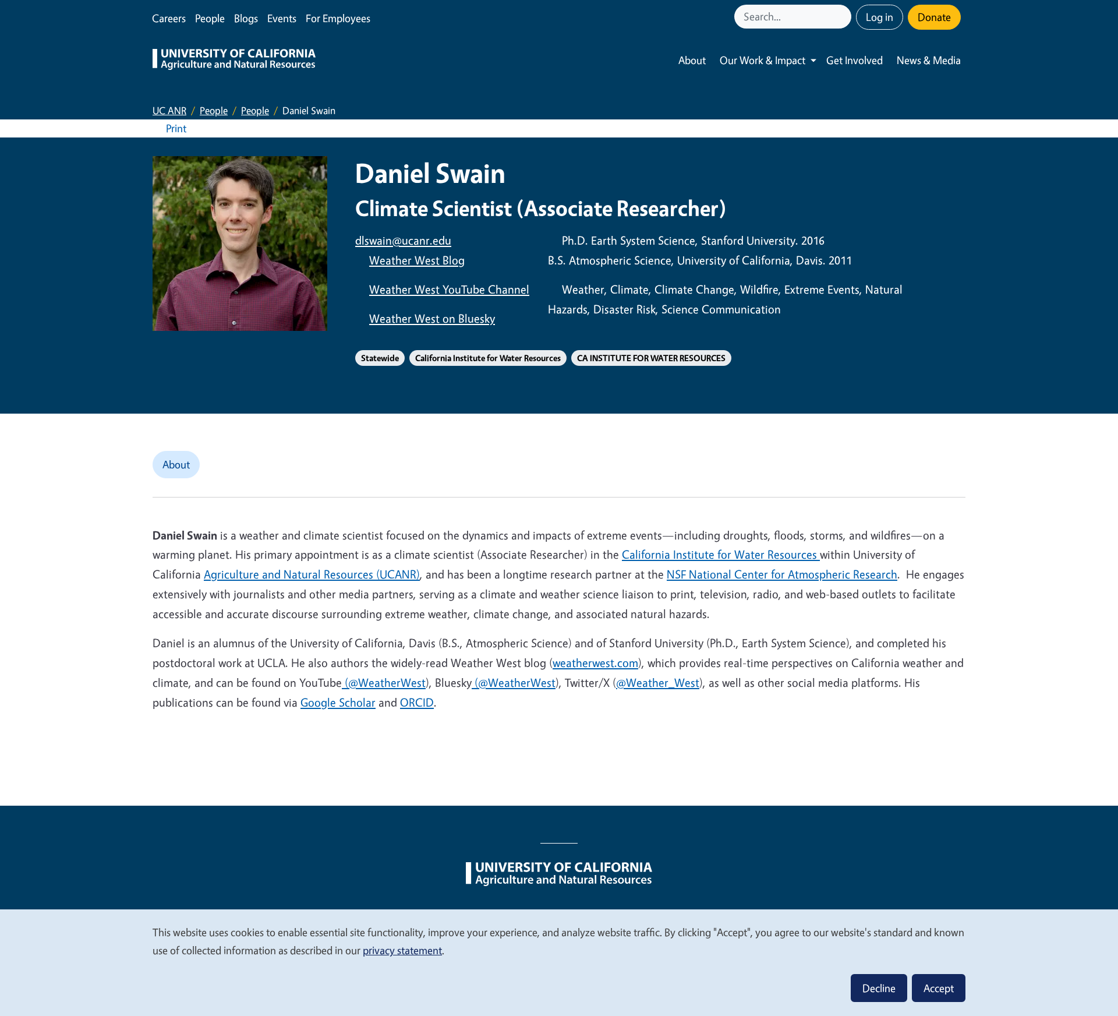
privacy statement (402, 950)
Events (281, 18)
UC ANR (169, 110)
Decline (879, 988)
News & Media (929, 60)
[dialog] (559, 962)
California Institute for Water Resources (488, 358)
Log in (879, 17)
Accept (939, 988)
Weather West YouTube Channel (449, 289)
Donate (934, 17)
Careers (169, 18)
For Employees (338, 18)
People (210, 18)
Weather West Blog (417, 260)
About (692, 60)
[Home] (234, 60)
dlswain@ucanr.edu (403, 240)
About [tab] (176, 464)
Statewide (380, 358)
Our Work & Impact (762, 60)
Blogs (246, 18)
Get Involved (854, 60)
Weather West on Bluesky (432, 318)
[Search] (843, 17)
